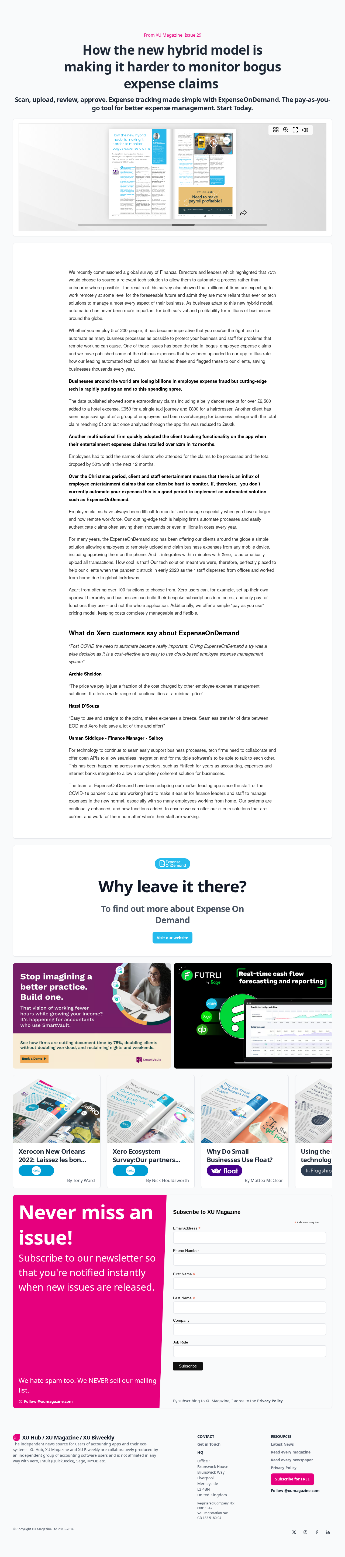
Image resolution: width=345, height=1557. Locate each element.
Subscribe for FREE (292, 1479)
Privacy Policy (283, 1468)
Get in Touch (208, 1444)
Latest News (282, 1444)
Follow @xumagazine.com (295, 1491)
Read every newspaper (292, 1460)
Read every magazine (290, 1452)
